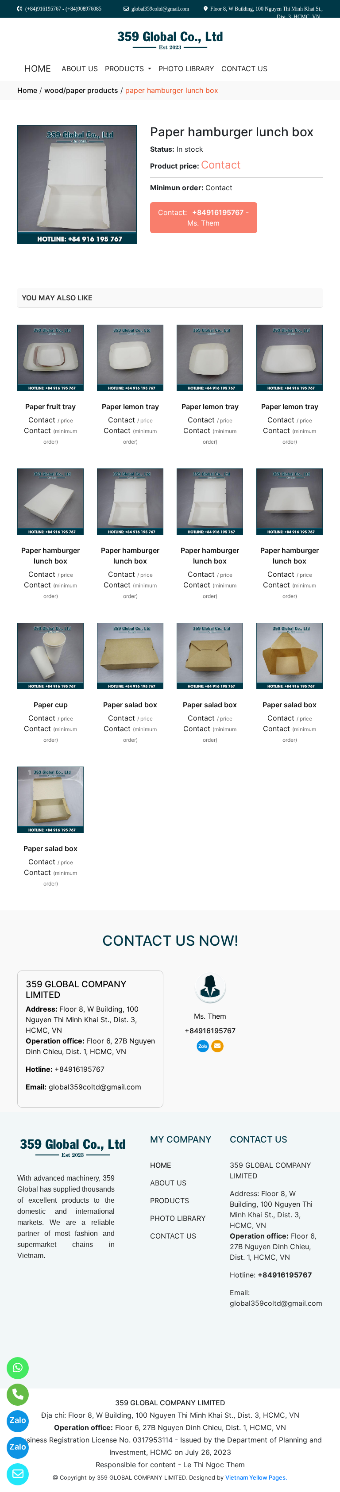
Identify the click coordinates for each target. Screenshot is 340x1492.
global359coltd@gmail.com (95, 1086)
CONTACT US (244, 68)
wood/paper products (81, 90)
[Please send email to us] (12, 1474)
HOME (37, 68)
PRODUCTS (125, 68)
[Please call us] (12, 1394)
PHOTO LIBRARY (186, 68)
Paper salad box (130, 704)
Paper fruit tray (50, 406)
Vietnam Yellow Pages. (256, 1477)
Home (27, 90)
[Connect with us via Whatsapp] (12, 1368)
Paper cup (51, 704)
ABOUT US (80, 68)
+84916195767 (217, 212)
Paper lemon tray (130, 406)
